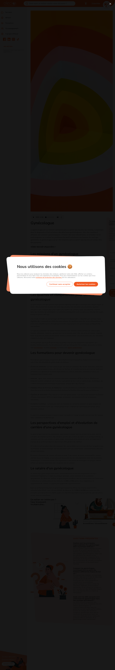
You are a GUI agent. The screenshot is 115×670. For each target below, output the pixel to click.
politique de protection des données (49, 277)
